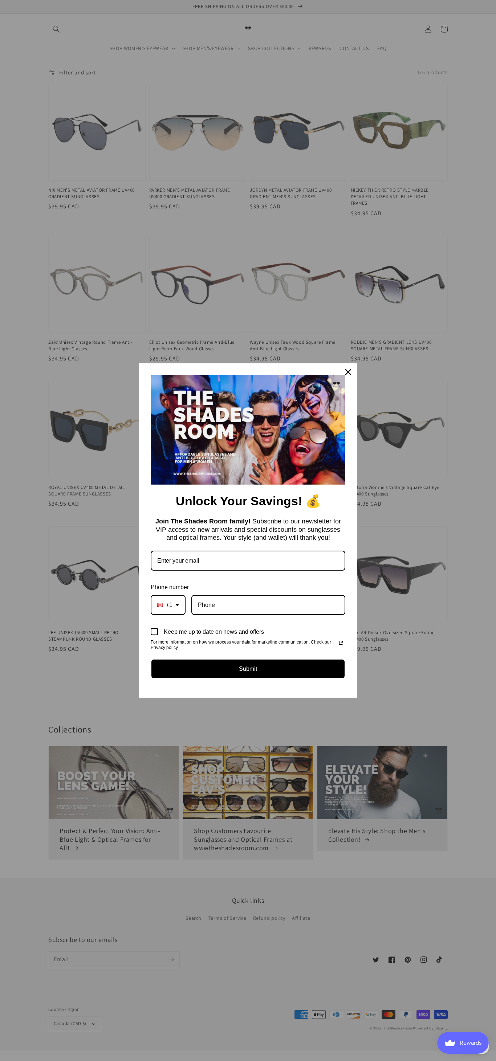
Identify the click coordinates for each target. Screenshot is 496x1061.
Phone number (170, 587)
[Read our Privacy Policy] (341, 642)
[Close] (348, 372)
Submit (248, 669)
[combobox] (168, 605)
